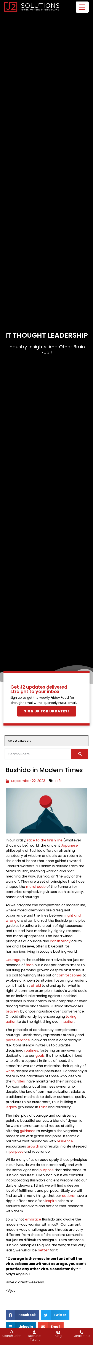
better (43, 1250)
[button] (22, 1315)
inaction (67, 1021)
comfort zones (69, 975)
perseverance (18, 1040)
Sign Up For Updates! (46, 711)
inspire (51, 1200)
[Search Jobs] (11, 1332)
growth (33, 1146)
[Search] (79, 754)
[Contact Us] (81, 1332)
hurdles (18, 1081)
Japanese (69, 845)
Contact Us (81, 1336)
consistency (60, 941)
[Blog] (58, 1332)
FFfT (58, 780)
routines (31, 1050)
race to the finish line (45, 840)
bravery (12, 1011)
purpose (16, 1151)
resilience (65, 1141)
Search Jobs (11, 1336)
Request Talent (35, 1338)
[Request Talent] (35, 1332)
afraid (36, 985)
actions (68, 1195)
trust (43, 1107)
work (10, 1071)
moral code (36, 886)
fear (29, 964)
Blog (58, 1336)
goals (40, 1055)
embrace (33, 1219)
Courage (13, 959)
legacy (11, 1107)
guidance (27, 1130)
